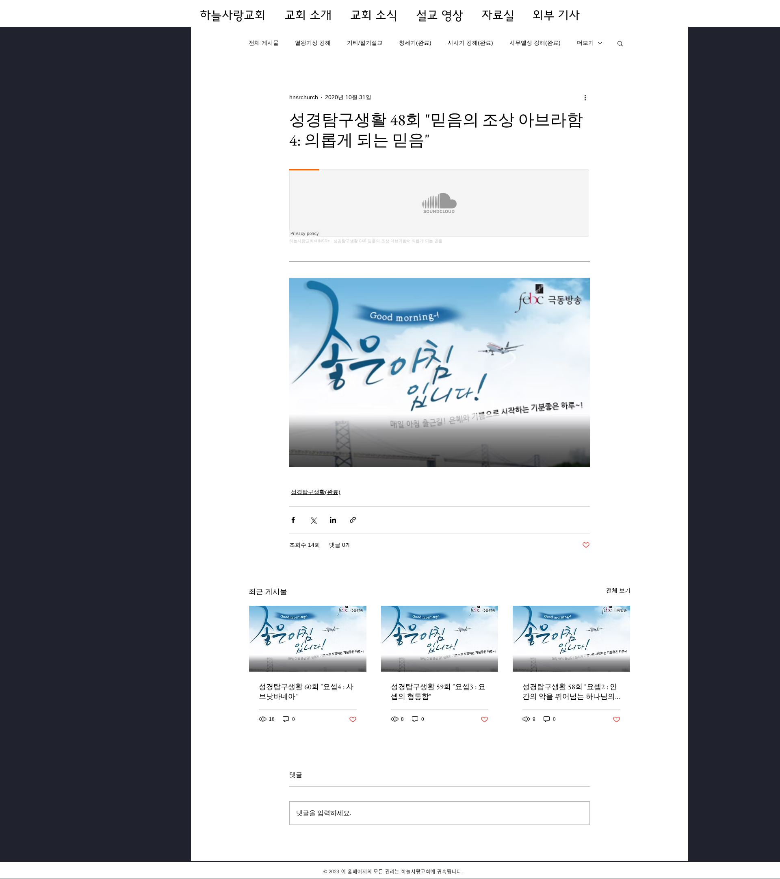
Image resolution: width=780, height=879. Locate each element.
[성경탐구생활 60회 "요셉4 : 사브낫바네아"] (307, 639)
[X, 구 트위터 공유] (313, 520)
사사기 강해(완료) (470, 42)
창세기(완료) (415, 42)
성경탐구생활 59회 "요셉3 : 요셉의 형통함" (438, 691)
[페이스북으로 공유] (293, 520)
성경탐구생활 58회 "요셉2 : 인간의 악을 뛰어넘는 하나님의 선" (569, 691)
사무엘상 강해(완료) (535, 42)
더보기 (585, 42)
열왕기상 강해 (313, 42)
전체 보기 (618, 590)
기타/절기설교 (365, 42)
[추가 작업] (585, 97)
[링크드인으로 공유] (333, 520)
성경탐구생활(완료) (315, 492)
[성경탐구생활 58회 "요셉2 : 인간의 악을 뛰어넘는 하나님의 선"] (571, 639)
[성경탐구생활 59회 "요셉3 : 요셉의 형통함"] (439, 639)
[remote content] (439, 206)
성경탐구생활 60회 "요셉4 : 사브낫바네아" (306, 691)
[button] (620, 43)
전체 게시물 (264, 42)
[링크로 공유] (353, 520)
